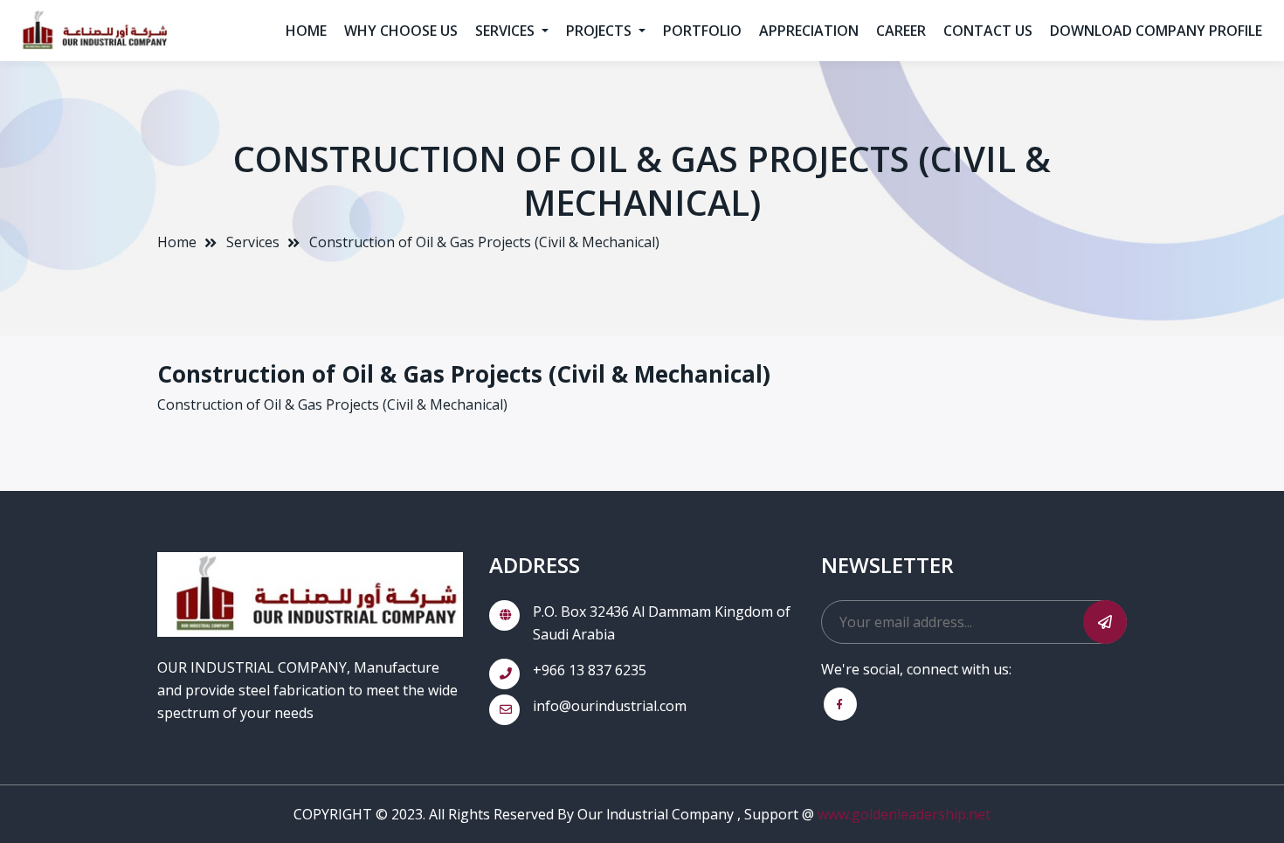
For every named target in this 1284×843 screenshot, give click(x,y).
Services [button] (506, 30)
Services (253, 242)
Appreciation (809, 30)
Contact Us (987, 30)
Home (306, 30)
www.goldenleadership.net (904, 814)
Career (901, 30)
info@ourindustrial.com (610, 705)
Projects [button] (600, 30)
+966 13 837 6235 (589, 670)
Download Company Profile (1156, 30)
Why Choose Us (401, 30)
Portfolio (702, 30)
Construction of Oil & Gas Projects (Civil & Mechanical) (484, 242)
